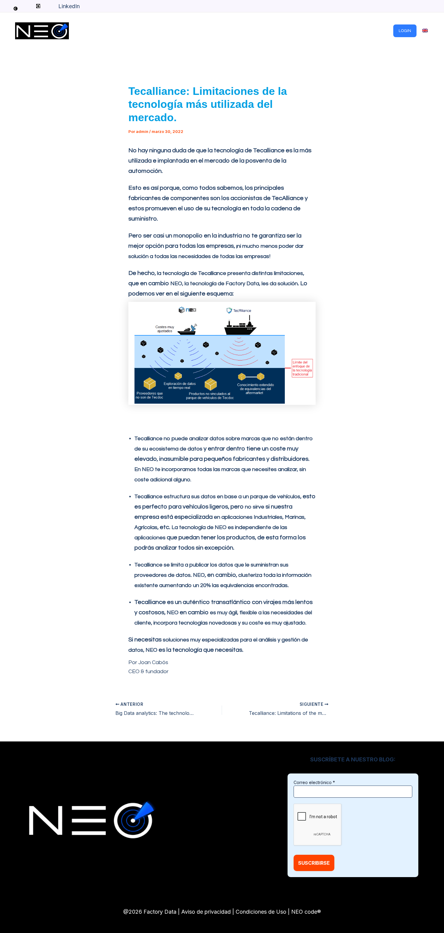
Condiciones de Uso (261, 912)
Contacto (378, 31)
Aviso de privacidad (206, 912)
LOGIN (405, 31)
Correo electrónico (314, 782)
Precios (304, 31)
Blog (281, 31)
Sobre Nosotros (339, 31)
